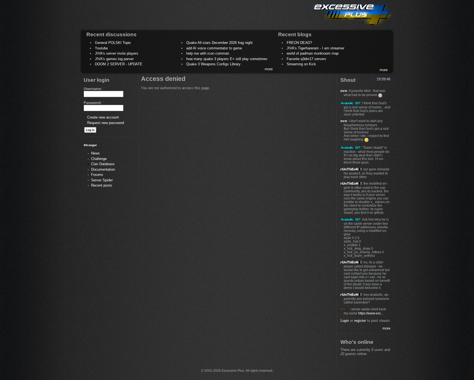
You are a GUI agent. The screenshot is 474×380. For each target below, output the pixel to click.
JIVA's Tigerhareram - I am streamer (315, 48)
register (360, 321)
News (95, 153)
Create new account (103, 117)
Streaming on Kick (301, 64)
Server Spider (102, 180)
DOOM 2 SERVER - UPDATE (118, 64)
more (269, 69)
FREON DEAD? (299, 43)
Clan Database (102, 164)
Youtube (101, 48)
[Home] (351, 26)
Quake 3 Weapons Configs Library (213, 64)
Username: (94, 89)
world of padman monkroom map (312, 53)
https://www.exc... (370, 313)
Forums (97, 175)
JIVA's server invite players (116, 53)
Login (344, 321)
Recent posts (101, 185)
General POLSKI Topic (113, 43)
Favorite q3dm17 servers (306, 59)
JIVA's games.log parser (114, 59)
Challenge (99, 159)
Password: (94, 103)
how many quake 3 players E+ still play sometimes (226, 59)
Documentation (103, 169)
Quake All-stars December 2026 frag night (219, 43)
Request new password (105, 123)
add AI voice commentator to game (214, 48)
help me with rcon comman (207, 53)
